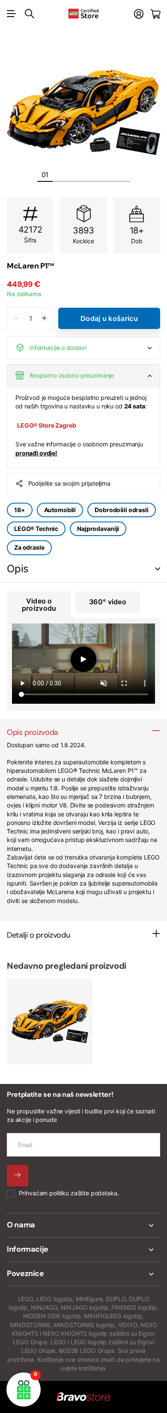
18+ (19, 509)
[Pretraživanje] (29, 13)
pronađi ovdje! (36, 453)
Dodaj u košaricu (109, 318)
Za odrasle (29, 547)
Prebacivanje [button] (157, 569)
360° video (107, 601)
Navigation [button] (11, 13)
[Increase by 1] (44, 318)
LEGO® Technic (36, 528)
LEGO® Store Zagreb (46, 425)
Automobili (60, 509)
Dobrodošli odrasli (121, 509)
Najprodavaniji (98, 528)
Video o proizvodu (39, 605)
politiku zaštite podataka (83, 1193)
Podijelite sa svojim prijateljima (69, 483)
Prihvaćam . (69, 1193)
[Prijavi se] (138, 14)
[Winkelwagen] (155, 14)
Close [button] (83, 1225)
